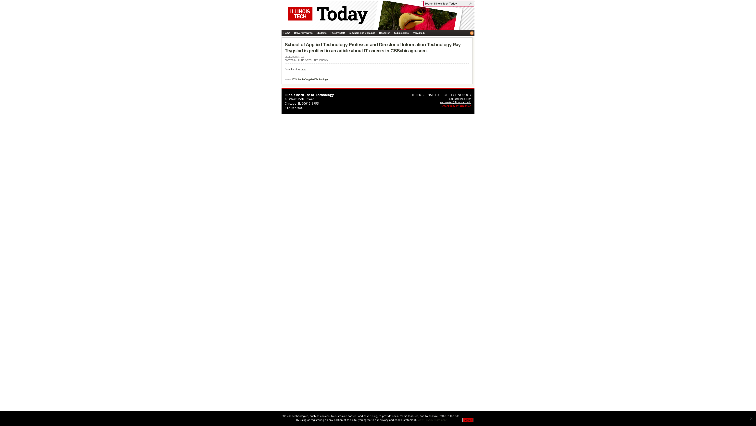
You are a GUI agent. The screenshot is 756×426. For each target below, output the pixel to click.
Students (322, 33)
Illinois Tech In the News (313, 60)
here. (303, 69)
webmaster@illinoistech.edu (455, 102)
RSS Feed (471, 33)
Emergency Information (456, 106)
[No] (751, 418)
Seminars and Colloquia (362, 33)
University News (303, 33)
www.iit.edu (419, 33)
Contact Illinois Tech (460, 99)
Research (384, 33)
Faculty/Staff (338, 33)
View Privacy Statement (432, 419)
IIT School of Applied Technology (310, 79)
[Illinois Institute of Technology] (441, 95)
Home (287, 33)
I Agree (468, 420)
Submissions (401, 33)
